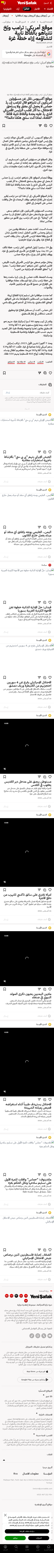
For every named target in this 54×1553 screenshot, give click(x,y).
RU (7, 1296)
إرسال (8, 392)
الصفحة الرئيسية (46, 21)
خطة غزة (20, 361)
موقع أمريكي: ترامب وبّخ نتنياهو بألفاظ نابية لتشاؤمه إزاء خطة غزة (6, 21)
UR (26, 1301)
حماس (30, 361)
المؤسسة (47, 1474)
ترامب (39, 361)
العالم (33, 21)
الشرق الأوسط (20, 21)
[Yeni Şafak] (27, 3)
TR (26, 1296)
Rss (16, 1474)
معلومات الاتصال (30, 1474)
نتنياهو (10, 361)
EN (21, 1296)
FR (11, 1296)
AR (16, 1296)
